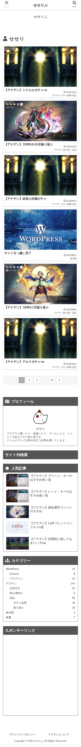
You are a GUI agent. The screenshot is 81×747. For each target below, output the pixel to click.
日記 (42, 598)
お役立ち (42, 588)
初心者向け (42, 593)
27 (51, 380)
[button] (73, 474)
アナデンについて (58, 734)
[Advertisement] (40, 675)
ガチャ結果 (44, 602)
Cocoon (42, 573)
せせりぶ (40, 5)
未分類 (40, 612)
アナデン (40, 583)
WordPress (40, 569)
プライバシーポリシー (22, 734)
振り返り (44, 607)
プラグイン (42, 578)
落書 (40, 617)
